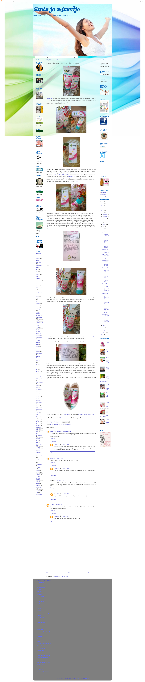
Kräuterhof (38, 377)
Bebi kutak (38, 280)
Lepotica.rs (38, 389)
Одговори (52, 438)
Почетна (71, 573)
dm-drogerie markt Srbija (43, 613)
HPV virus (38, 371)
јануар (104, 332)
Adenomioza (38, 253)
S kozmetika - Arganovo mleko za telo (105, 241)
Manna (37, 393)
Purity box (38, 450)
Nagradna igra (39, 416)
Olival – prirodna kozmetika (43, 655)
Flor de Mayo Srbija (42, 625)
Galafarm (38, 342)
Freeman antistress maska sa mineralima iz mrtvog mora (105, 278)
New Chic (38, 429)
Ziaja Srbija (40, 669)
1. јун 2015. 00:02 (65, 468)
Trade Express (40, 664)
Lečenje (37, 385)
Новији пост (50, 573)
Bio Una (37, 282)
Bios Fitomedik (39, 293)
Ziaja (37, 492)
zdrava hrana (38, 487)
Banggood (38, 278)
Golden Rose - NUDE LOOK (107, 369)
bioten (51, 424)
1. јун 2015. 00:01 (65, 444)
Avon (37, 271)
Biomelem (38, 291)
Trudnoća (38, 474)
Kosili (37, 375)
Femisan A (38, 335)
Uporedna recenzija (38, 479)
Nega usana (38, 427)
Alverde (37, 260)
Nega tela (60, 424)
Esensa (37, 320)
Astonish (38, 267)
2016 (102, 210)
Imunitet (37, 373)
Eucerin (37, 325)
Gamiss (37, 344)
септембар (105, 221)
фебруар (105, 330)
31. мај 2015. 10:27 (59, 458)
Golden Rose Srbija (41, 629)
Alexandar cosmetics (38, 257)
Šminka (37, 470)
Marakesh (39, 646)
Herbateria (38, 364)
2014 (102, 335)
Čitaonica (38, 305)
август (104, 224)
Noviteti (37, 433)
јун (103, 228)
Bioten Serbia (50, 98)
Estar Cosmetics (41, 617)
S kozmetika (38, 461)
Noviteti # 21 (107, 350)
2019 (102, 203)
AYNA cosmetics (38, 273)
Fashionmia (38, 333)
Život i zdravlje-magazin (43, 671)
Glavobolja (38, 348)
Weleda (37, 483)
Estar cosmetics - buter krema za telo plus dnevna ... (105, 309)
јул (103, 226)
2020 (102, 201)
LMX (37, 391)
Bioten (61, 418)
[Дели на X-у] (66, 422)
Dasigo (39, 608)
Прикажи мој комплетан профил (104, 195)
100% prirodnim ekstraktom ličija (61, 174)
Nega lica (56, 424)
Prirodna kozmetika (67, 424)
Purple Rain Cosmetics (42, 657)
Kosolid (39, 639)
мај (103, 231)
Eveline (37, 327)
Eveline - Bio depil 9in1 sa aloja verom (105, 251)
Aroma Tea (38, 265)
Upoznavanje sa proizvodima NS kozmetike (105, 303)
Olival (37, 442)
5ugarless (77, 678)
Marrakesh (38, 396)
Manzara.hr (38, 395)
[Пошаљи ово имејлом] (63, 422)
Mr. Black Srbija (41, 648)
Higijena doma (39, 366)
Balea (37, 276)
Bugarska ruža (39, 298)
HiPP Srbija (40, 636)
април (104, 325)
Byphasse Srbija (41, 606)
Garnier (37, 346)
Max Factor (38, 398)
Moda (37, 405)
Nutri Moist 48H (50, 340)
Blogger (87, 678)
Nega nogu (38, 423)
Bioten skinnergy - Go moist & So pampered (105, 235)
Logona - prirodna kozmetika (44, 643)
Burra (37, 301)
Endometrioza (39, 317)
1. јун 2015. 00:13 (60, 480)
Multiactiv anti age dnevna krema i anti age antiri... (105, 321)
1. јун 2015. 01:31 (65, 493)
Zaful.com (38, 485)
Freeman (38, 340)
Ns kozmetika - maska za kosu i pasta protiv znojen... (105, 270)
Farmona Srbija (41, 622)
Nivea (37, 431)
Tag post (38, 472)
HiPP (37, 369)
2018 (102, 206)
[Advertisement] (71, 559)
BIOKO (39, 592)
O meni (37, 440)
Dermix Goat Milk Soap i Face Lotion (105, 316)
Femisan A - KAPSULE (107, 404)
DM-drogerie (39, 309)
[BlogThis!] (64, 422)
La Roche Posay (39, 382)
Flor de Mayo (39, 337)
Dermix (37, 307)
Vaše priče (38, 481)
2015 (102, 212)
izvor (77, 181)
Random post (39, 455)
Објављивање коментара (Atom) (61, 576)
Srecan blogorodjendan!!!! (56, 431)
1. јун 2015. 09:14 (65, 516)
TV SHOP (39, 667)
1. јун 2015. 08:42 (59, 504)
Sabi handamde (39, 464)
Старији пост (92, 573)
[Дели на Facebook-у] (67, 422)
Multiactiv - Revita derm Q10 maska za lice (105, 256)
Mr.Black (38, 413)
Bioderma (38, 284)
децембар (105, 214)
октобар (104, 218)
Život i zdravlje (39, 494)
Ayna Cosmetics (41, 587)
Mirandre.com (39, 402)
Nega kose (38, 420)
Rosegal (37, 459)
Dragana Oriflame (38, 312)
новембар (105, 216)
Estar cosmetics (39, 322)
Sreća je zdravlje (56, 9)
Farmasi (37, 329)
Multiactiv (38, 414)
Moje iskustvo (39, 409)
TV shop (38, 476)
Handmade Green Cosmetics (38, 358)
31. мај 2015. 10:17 (67, 431)
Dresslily (38, 315)
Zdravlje (37, 490)
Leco (37, 387)
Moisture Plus (71, 176)
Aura (37, 269)
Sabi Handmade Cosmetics (43, 662)
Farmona (38, 331)
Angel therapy (39, 262)
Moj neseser (62, 102)
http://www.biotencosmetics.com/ (86, 414)
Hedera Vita (38, 361)
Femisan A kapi (107, 343)
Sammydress (38, 467)
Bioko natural (39, 287)
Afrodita (37, 255)
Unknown (52, 458)
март (104, 327)
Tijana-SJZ (56, 444)
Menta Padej (38, 400)
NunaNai (38, 438)
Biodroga (38, 286)
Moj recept (38, 407)
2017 (102, 208)
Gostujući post (39, 353)
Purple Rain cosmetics (38, 453)
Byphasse (38, 303)
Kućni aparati (39, 379)
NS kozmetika (39, 435)
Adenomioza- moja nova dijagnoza (105, 246)
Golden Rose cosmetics (38, 350)
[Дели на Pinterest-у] (69, 422)
